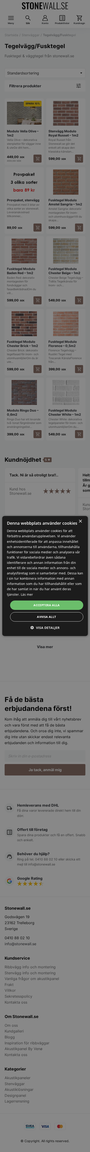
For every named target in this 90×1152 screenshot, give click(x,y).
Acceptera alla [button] (46, 605)
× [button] (80, 521)
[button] (45, 627)
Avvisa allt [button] (46, 617)
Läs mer (27, 594)
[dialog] (45, 576)
